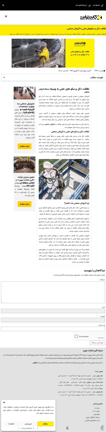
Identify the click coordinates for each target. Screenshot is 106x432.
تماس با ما (96, 411)
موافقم (45, 424)
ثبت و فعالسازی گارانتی (92, 420)
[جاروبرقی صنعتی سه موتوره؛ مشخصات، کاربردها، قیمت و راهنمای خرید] (25, 93)
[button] (4, 402)
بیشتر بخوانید (24, 146)
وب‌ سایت (101, 325)
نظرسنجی (97, 414)
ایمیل (102, 316)
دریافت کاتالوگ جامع (93, 417)
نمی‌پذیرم (28, 424)
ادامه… (34, 362)
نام (103, 307)
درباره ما (97, 408)
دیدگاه (102, 279)
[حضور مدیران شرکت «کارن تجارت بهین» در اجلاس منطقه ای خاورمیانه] (25, 164)
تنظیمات (11, 424)
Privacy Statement (27, 428)
